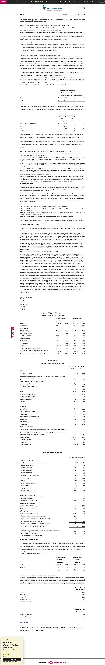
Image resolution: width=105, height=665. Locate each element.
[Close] (21, 638)
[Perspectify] (13, 331)
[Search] (76, 14)
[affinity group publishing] (13, 333)
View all (102, 1)
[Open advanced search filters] (78, 14)
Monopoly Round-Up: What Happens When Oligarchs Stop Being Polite (83, 1)
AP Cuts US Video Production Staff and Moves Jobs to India (46, 1)
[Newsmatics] (13, 336)
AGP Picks (3, 1)
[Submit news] (13, 328)
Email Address (6, 654)
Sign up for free (12, 659)
